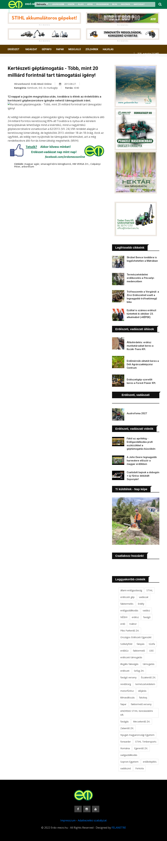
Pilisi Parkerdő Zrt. (129, 630)
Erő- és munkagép (48, 87)
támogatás (148, 664)
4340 (76, 87)
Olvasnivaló (40, 61)
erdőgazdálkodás (129, 610)
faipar (123, 704)
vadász (146, 610)
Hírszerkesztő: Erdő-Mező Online (33, 83)
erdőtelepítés (150, 761)
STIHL (149, 590)
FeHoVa (139, 768)
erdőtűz (124, 650)
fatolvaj (143, 697)
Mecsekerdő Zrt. (141, 721)
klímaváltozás (127, 697)
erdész (135, 617)
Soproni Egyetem (129, 761)
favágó (147, 617)
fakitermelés (126, 603)
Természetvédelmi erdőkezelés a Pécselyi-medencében (141, 278)
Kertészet (32, 87)
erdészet (124, 670)
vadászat (143, 597)
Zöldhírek (91, 49)
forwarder (125, 741)
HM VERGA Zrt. (80, 163)
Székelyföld (126, 643)
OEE (151, 650)
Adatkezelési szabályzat (92, 820)
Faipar (60, 49)
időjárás (142, 690)
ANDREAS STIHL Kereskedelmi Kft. (136, 712)
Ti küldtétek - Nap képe (131, 489)
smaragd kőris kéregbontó (56, 163)
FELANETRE (119, 827)
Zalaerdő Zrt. (127, 728)
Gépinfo (47, 49)
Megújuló (74, 49)
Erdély (141, 603)
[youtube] (21, 11)
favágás (124, 721)
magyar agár (31, 163)
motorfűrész (127, 690)
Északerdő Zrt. (148, 677)
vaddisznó (125, 768)
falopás (140, 643)
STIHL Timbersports (145, 741)
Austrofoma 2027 (137, 413)
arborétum (28, 166)
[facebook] (13, 11)
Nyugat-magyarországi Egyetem (137, 734)
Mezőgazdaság (19, 61)
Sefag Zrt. (139, 670)
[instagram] (16, 11)
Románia (125, 748)
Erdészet (13, 49)
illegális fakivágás (129, 664)
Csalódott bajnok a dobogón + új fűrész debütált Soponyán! (143, 476)
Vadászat (31, 49)
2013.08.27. (70, 83)
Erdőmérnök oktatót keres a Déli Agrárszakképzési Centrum (143, 364)
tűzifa (152, 643)
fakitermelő (139, 650)
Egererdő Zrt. (141, 748)
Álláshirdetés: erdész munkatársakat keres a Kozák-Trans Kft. (140, 346)
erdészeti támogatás (131, 657)
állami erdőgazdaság (131, 590)
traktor (133, 623)
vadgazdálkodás (128, 755)
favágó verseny (128, 677)
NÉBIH (123, 617)
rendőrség (125, 684)
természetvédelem (145, 684)
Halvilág (108, 49)
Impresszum (68, 820)
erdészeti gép (127, 597)
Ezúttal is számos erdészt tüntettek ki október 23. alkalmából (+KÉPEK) (141, 314)
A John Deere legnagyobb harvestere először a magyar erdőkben (142, 460)
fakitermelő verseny (141, 704)
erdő (122, 623)
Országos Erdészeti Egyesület (136, 637)
